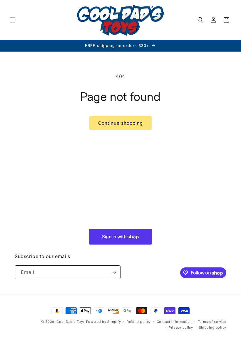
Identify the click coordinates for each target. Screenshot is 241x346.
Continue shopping (120, 123)
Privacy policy (181, 327)
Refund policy (139, 322)
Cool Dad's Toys (70, 322)
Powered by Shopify (103, 322)
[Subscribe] (113, 272)
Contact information (174, 322)
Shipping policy (213, 327)
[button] (12, 19)
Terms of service (212, 322)
